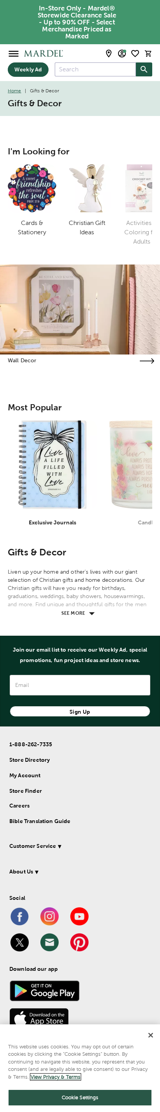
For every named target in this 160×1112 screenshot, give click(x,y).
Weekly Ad (28, 69)
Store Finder (25, 791)
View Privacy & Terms (55, 1077)
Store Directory (29, 760)
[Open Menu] (13, 53)
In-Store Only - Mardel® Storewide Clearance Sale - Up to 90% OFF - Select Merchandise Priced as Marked (77, 22)
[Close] (150, 1035)
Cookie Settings (80, 1097)
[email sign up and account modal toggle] (122, 53)
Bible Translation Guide (39, 821)
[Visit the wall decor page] (146, 360)
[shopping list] (135, 53)
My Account (25, 775)
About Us (21, 871)
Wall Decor (22, 360)
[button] (77, 847)
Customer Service (32, 846)
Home (14, 90)
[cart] (148, 53)
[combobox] (95, 69)
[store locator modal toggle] (109, 53)
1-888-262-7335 (30, 744)
